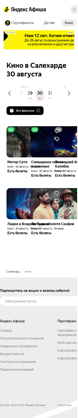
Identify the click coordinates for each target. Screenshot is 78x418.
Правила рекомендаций (17, 369)
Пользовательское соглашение (22, 338)
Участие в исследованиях (18, 361)
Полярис (59, 228)
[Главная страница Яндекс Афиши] (6, 9)
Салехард (13, 271)
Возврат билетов (12, 354)
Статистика (64, 405)
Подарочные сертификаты (18, 346)
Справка (6, 330)
